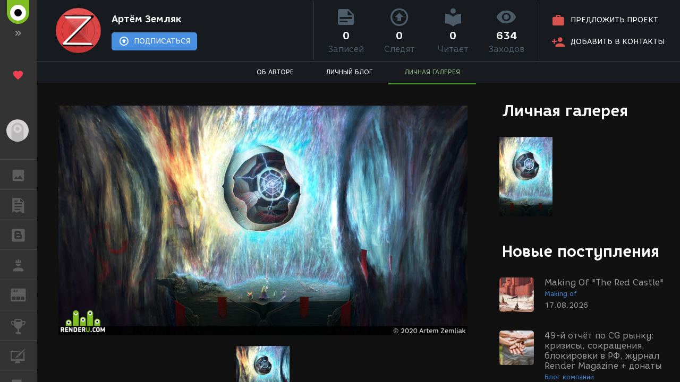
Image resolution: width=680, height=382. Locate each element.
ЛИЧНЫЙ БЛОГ (349, 72)
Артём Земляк (146, 19)
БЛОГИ (18, 235)
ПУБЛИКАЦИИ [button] (18, 205)
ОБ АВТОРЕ (275, 72)
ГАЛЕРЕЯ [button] (18, 174)
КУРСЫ (18, 355)
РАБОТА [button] (18, 265)
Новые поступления (580, 251)
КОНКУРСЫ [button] (18, 325)
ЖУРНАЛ (25, 294)
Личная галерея (565, 110)
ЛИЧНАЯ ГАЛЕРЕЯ (432, 72)
